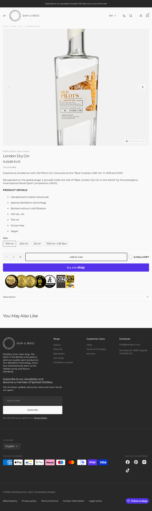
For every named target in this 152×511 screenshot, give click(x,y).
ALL (21, 26)
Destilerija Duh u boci (22, 492)
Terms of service (49, 501)
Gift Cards (58, 358)
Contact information (73, 501)
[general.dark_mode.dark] (124, 15)
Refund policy (10, 501)
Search (57, 345)
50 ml (38, 244)
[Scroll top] (148, 507)
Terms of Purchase (96, 349)
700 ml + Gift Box (57, 244)
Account (91, 353)
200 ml (25, 244)
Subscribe (32, 410)
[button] (4, 15)
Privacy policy (29, 501)
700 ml (10, 244)
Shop (14, 26)
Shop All (57, 349)
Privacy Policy (40, 418)
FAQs (89, 345)
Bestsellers (59, 353)
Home (6, 26)
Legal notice (95, 501)
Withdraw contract (63, 362)
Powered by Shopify (44, 492)
